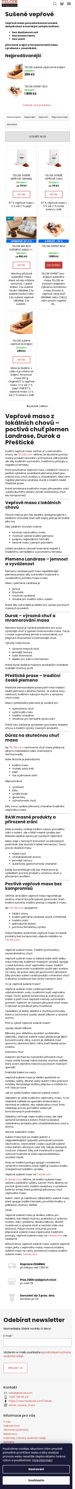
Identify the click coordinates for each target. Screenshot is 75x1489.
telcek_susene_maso (22, 1405)
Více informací (42, 1460)
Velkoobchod (11, 1426)
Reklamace (10, 1434)
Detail (21, 194)
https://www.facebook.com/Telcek (30, 1401)
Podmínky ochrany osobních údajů (24, 1438)
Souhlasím (36, 1480)
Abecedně (12, 124)
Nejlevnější (29, 117)
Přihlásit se (15, 1368)
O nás (7, 1421)
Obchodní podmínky (16, 1430)
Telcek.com (44, 1174)
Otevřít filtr (37, 136)
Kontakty (8, 1442)
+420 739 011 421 (18, 1397)
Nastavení (36, 1469)
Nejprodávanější (60, 117)
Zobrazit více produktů (36, 105)
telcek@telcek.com (20, 1393)
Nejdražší (43, 117)
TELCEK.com (25, 454)
